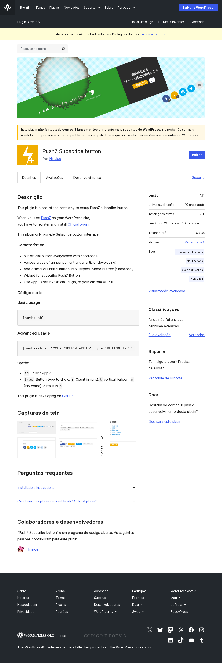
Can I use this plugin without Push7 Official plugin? (57, 501)
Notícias (23, 598)
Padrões (62, 611)
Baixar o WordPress (198, 7)
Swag (138, 611)
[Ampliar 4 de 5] (91, 444)
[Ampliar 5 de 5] (133, 426)
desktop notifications (189, 252)
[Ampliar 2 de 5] (50, 443)
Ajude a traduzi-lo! (155, 34)
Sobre (21, 591)
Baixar (197, 155)
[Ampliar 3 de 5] (91, 426)
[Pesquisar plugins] (63, 48)
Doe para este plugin (165, 421)
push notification (192, 269)
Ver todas (197, 335)
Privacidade (25, 611)
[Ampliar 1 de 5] (50, 426)
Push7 (46, 218)
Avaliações (54, 177)
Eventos (138, 598)
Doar (137, 604)
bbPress (178, 604)
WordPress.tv (105, 611)
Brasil (62, 635)
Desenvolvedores (107, 604)
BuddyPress (181, 611)
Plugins (61, 604)
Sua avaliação (160, 335)
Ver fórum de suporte (165, 378)
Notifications (195, 261)
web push (196, 278)
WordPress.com (184, 591)
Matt (176, 598)
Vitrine (60, 591)
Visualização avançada (167, 291)
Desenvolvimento (87, 177)
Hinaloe (55, 158)
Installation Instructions (35, 488)
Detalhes (29, 177)
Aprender (101, 591)
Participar (139, 591)
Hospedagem (27, 604)
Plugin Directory (28, 22)
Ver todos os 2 (195, 242)
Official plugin (78, 224)
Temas (60, 598)
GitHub (67, 396)
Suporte (198, 177)
